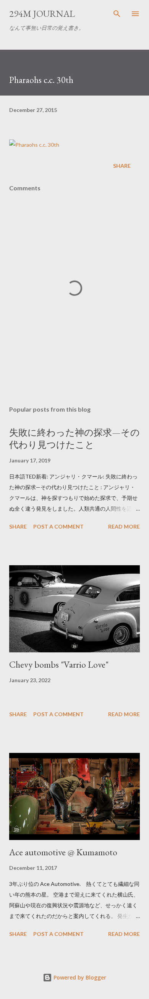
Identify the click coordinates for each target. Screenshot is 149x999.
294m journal (42, 13)
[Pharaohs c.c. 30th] (34, 144)
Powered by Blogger (79, 977)
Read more (124, 526)
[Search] (116, 13)
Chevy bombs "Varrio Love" (59, 664)
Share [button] (122, 165)
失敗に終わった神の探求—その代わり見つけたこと (74, 439)
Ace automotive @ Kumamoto (63, 852)
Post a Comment (58, 526)
